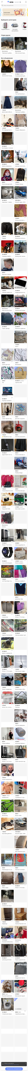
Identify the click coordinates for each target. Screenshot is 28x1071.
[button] (12, 50)
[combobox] (14, 5)
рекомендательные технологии (11, 1064)
